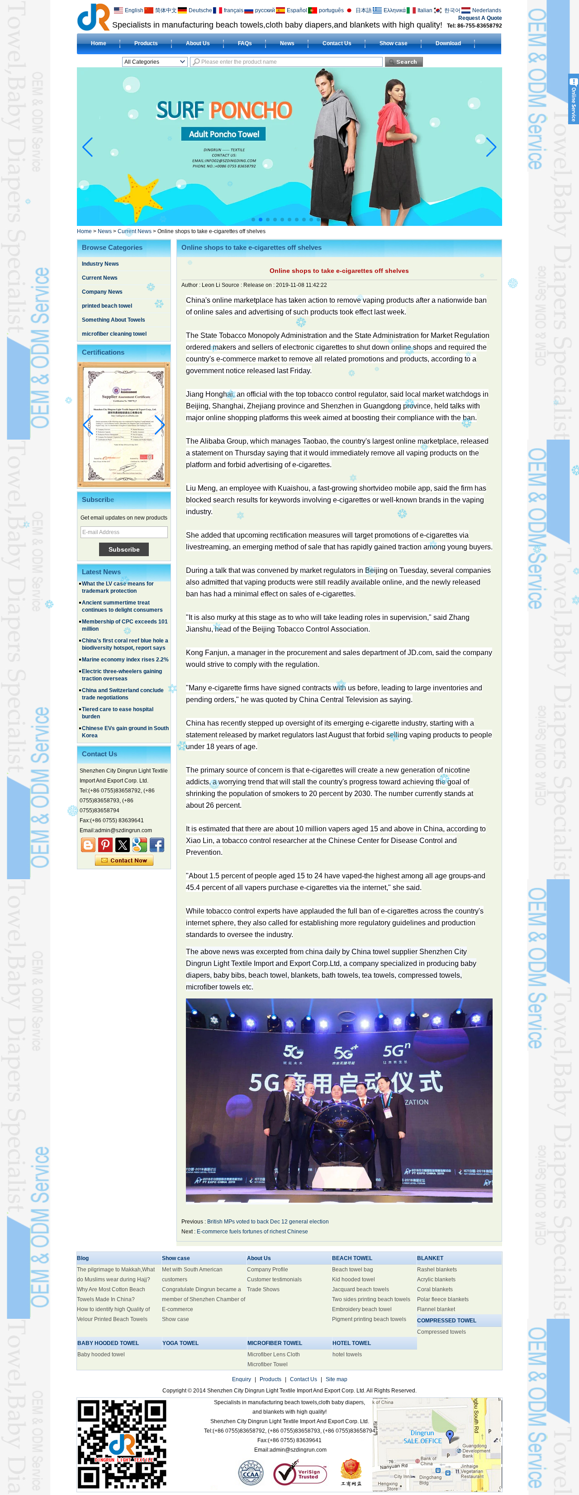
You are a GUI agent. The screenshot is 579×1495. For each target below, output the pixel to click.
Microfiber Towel (267, 1364)
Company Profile (267, 1269)
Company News (102, 292)
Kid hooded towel (353, 1279)
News (287, 43)
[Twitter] (122, 845)
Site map (336, 1379)
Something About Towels (113, 320)
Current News (135, 231)
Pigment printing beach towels (369, 1319)
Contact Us (337, 43)
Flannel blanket (436, 1309)
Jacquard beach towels (360, 1289)
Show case (394, 43)
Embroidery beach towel (362, 1309)
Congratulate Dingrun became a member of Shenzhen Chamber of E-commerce (203, 1299)
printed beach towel (107, 306)
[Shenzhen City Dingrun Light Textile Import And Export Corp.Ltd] (93, 17)
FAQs (245, 43)
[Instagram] (105, 845)
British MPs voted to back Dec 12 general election (268, 1221)
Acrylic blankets (436, 1279)
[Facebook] (157, 845)
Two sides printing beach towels (371, 1299)
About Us (198, 43)
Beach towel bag (352, 1269)
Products (146, 43)
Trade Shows (263, 1289)
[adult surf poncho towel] (289, 224)
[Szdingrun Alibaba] (88, 845)
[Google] (140, 845)
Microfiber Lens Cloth (273, 1354)
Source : (232, 285)
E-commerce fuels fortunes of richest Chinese (252, 1231)
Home (98, 43)
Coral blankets (435, 1289)
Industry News (100, 264)
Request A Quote (480, 18)
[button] (253, 219)
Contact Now (124, 861)
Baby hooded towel (101, 1354)
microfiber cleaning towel (114, 334)
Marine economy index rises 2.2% (125, 636)
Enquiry (241, 1379)
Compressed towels (441, 1332)
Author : (191, 285)
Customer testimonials (274, 1279)
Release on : (259, 285)
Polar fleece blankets (443, 1299)
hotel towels (347, 1354)
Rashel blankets (437, 1269)
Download (448, 43)
